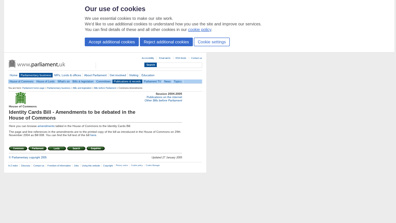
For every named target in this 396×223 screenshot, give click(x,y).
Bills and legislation (82, 88)
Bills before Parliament (105, 88)
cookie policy (199, 29)
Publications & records (127, 81)
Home (14, 75)
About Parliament (95, 75)
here (93, 135)
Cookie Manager (153, 165)
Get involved (118, 75)
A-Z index (13, 165)
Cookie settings (212, 42)
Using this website (91, 165)
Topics (178, 81)
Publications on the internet (164, 97)
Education (147, 75)
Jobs (76, 165)
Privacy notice (122, 165)
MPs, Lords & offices (67, 75)
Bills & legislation (83, 81)
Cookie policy (137, 165)
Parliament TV (152, 81)
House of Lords (46, 81)
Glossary (25, 165)
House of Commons (21, 81)
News (167, 81)
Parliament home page (33, 88)
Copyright (108, 165)
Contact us (196, 58)
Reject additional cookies (166, 42)
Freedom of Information (59, 165)
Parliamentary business (36, 75)
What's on (64, 81)
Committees (103, 81)
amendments (46, 126)
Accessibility (148, 58)
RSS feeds (181, 58)
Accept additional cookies (112, 42)
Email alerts (165, 58)
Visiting (133, 75)
